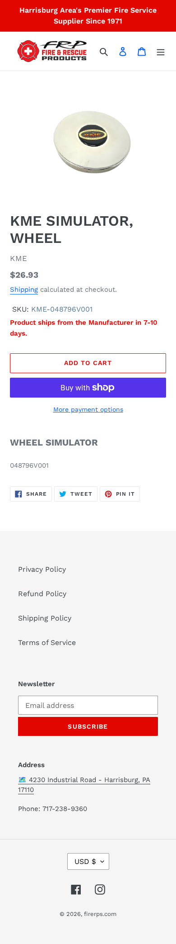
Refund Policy (42, 593)
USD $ (85, 861)
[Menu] (160, 51)
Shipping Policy (44, 618)
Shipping (24, 289)
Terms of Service (47, 642)
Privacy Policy (42, 569)
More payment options (88, 409)
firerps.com (100, 914)
